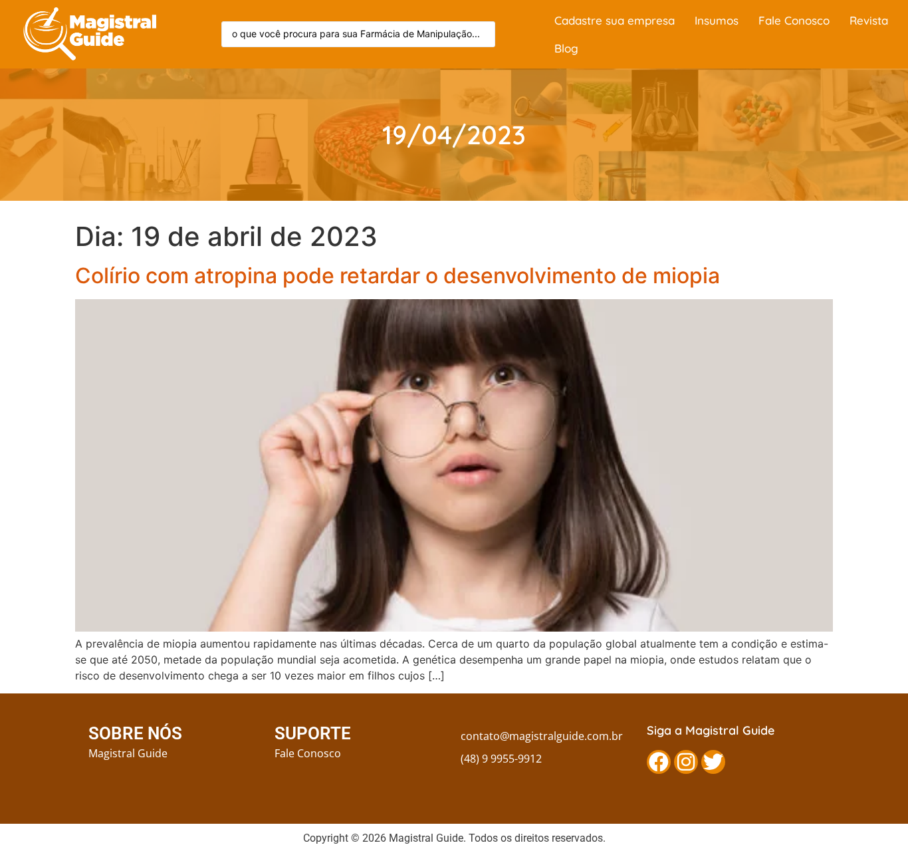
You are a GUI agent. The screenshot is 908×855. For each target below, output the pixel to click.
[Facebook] (659, 762)
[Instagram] (686, 762)
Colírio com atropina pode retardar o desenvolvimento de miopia (397, 276)
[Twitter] (713, 762)
